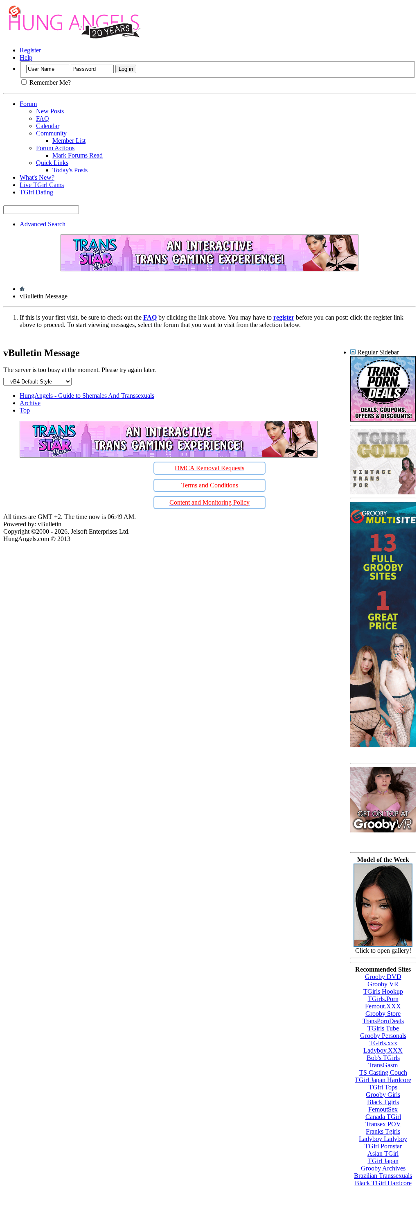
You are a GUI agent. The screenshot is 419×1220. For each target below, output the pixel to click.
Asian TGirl (383, 1153)
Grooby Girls (383, 1094)
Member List (69, 140)
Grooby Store (383, 1013)
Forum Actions (55, 147)
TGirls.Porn (383, 998)
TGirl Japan (383, 1160)
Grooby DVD (383, 976)
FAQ (42, 118)
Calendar (47, 125)
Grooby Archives (383, 1168)
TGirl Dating (36, 192)
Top (25, 410)
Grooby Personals (383, 1035)
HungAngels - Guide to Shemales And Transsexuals (87, 395)
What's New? (37, 177)
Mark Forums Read (77, 155)
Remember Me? (49, 82)
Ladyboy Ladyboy (383, 1138)
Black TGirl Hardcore (383, 1182)
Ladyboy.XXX (383, 1050)
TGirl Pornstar (383, 1146)
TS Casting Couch (383, 1072)
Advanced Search (42, 224)
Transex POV (383, 1124)
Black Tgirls (383, 1101)
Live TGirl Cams (42, 184)
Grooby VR (383, 984)
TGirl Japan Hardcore (383, 1079)
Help (26, 57)
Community (51, 133)
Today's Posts (70, 170)
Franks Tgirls (383, 1131)
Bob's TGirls (383, 1057)
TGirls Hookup (383, 991)
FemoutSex (383, 1109)
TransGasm (383, 1065)
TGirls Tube (383, 1028)
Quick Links (52, 162)
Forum (28, 103)
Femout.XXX (383, 1006)
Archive (30, 402)
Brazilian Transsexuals (383, 1175)
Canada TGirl (383, 1116)
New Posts (50, 111)
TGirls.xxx (383, 1043)
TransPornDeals (383, 1020)
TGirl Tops (383, 1087)
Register (30, 50)
